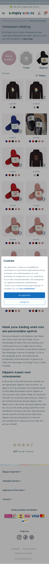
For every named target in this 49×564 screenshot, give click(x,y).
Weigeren (24, 302)
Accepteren (24, 295)
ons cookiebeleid (27, 288)
